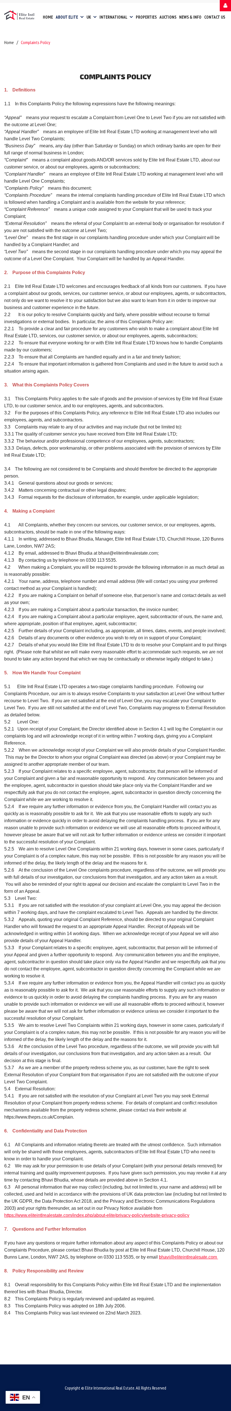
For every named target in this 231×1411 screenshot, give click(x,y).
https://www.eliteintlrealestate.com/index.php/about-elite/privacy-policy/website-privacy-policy (96, 1215)
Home (9, 42)
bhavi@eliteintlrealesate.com (188, 1257)
